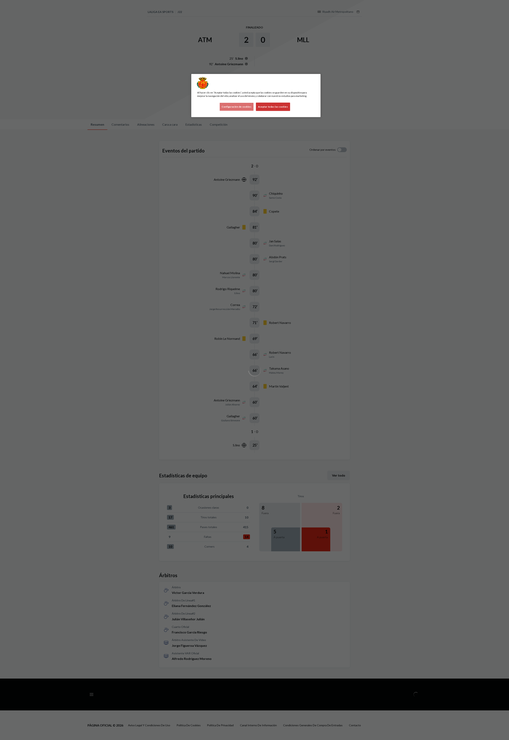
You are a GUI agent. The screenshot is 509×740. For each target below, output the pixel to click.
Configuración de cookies (237, 106)
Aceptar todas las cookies (273, 106)
